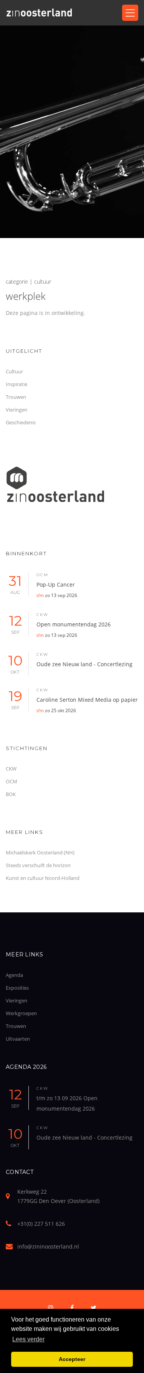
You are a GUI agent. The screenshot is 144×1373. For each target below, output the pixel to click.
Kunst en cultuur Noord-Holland (42, 878)
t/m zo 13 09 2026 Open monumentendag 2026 (67, 1103)
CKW (11, 768)
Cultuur (14, 371)
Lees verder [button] (28, 1339)
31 (15, 583)
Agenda (14, 974)
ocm (42, 574)
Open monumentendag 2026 (73, 629)
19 (15, 698)
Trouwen (16, 396)
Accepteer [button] (72, 1359)
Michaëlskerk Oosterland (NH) (40, 852)
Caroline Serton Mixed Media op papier (87, 704)
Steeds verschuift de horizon (38, 865)
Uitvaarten (18, 1038)
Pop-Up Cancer (56, 589)
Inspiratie (16, 384)
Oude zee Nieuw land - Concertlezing (84, 664)
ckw (42, 614)
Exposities (17, 987)
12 (15, 623)
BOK (11, 794)
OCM (11, 781)
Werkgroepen (21, 1013)
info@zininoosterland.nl (48, 1246)
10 (15, 663)
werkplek (26, 296)
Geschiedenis (21, 422)
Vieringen (16, 409)
